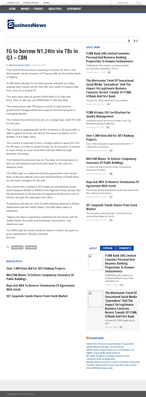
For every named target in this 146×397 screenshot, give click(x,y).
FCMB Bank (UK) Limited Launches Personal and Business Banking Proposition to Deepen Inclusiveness (109, 57)
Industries (55, 9)
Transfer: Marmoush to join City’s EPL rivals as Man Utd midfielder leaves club (111, 366)
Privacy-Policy (31, 2)
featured (17, 247)
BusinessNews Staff (19, 65)
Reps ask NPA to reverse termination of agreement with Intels (40, 287)
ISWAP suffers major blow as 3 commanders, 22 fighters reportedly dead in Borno (110, 351)
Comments (125, 248)
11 (111, 174)
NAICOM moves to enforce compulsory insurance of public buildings (40, 277)
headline (31, 247)
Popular (107, 248)
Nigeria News (96, 338)
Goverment (74, 9)
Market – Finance (32, 9)
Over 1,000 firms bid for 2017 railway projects (35, 268)
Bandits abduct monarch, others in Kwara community (113, 361)
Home (12, 9)
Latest (93, 248)
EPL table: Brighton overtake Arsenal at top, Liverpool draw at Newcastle (108, 357)
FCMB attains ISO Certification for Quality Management (108, 114)
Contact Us (13, 2)
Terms (46, 2)
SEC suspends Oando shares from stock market (37, 296)
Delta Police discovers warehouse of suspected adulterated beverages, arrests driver (110, 345)
